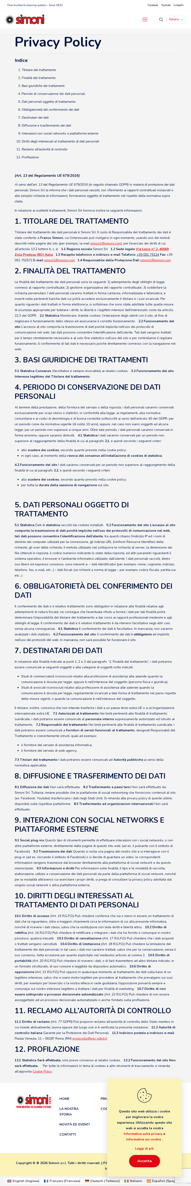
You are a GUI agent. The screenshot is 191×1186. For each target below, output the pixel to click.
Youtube (166, 5)
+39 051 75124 (147, 254)
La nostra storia (68, 1112)
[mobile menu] (145, 20)
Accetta (144, 1161)
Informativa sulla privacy (143, 1134)
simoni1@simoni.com (105, 243)
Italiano (174, 19)
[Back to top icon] (172, 1178)
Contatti (67, 1134)
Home (64, 1099)
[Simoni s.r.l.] (24, 19)
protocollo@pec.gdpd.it (89, 1038)
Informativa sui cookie (144, 1139)
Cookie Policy (42, 1071)
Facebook (153, 5)
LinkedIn (179, 5)
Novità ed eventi (74, 1124)
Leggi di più (144, 1148)
